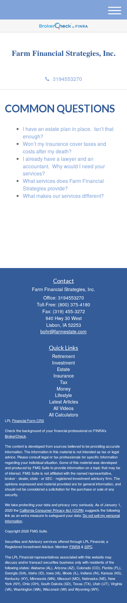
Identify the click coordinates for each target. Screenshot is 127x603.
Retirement (63, 356)
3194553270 (67, 79)
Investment (63, 362)
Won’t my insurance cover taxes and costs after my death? (64, 147)
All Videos (63, 408)
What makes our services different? (63, 195)
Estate (63, 369)
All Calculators (63, 414)
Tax (63, 382)
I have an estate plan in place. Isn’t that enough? (68, 132)
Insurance (63, 375)
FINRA (74, 546)
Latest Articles (63, 401)
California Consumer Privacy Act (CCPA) (52, 510)
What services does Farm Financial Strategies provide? (63, 184)
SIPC (88, 546)
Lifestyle (63, 395)
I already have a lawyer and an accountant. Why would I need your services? (64, 166)
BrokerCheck (15, 436)
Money (64, 388)
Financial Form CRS (28, 420)
